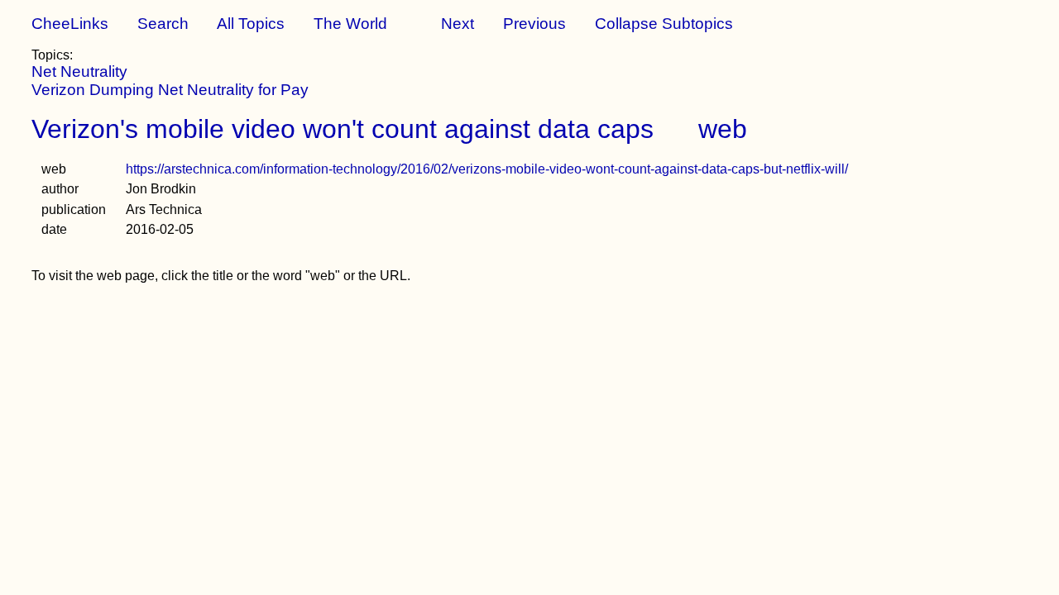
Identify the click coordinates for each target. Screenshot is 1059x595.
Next (457, 23)
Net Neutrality (79, 71)
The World (350, 23)
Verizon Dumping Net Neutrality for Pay (170, 89)
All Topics (251, 23)
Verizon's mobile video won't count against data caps (342, 129)
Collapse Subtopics (664, 23)
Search (163, 23)
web (722, 129)
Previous (534, 23)
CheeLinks (69, 23)
